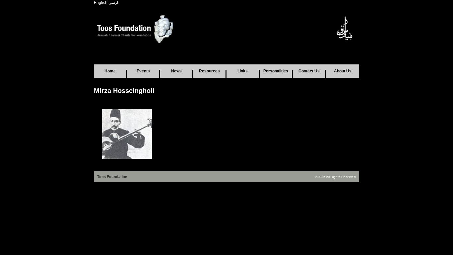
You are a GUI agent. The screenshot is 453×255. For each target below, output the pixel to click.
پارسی (113, 2)
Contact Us (309, 71)
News (176, 71)
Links (242, 71)
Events (143, 71)
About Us (343, 71)
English (100, 2)
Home (110, 71)
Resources (209, 71)
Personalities (275, 71)
